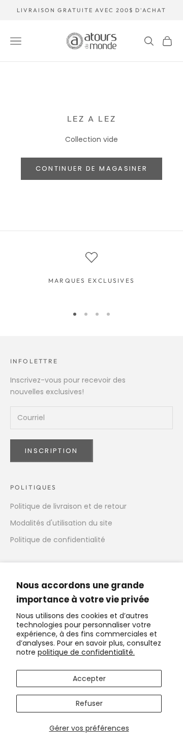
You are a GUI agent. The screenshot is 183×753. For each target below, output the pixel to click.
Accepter (89, 678)
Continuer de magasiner (91, 168)
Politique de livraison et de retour (68, 506)
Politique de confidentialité (57, 540)
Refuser (89, 703)
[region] (91, 273)
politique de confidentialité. (86, 652)
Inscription (51, 451)
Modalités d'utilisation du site (61, 523)
